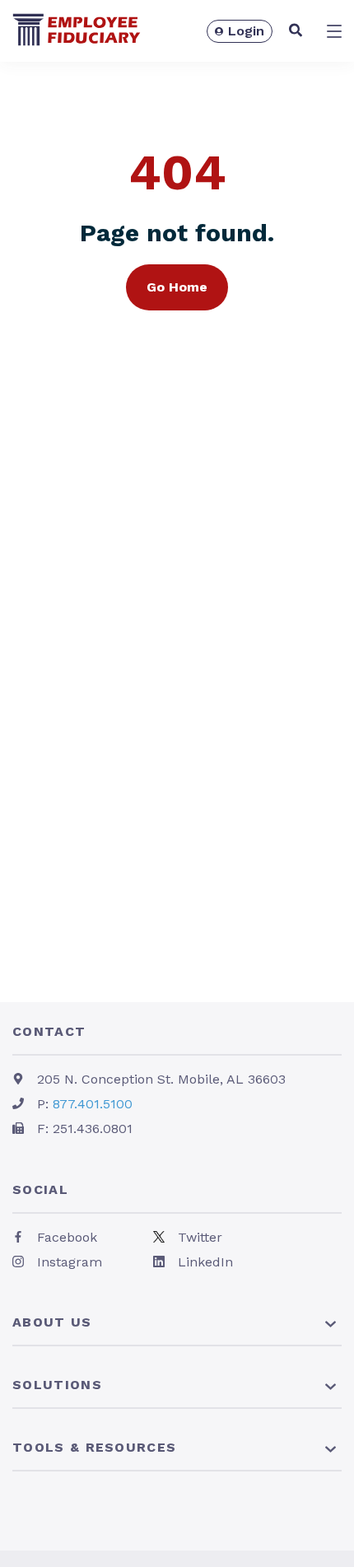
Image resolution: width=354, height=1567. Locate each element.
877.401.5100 (93, 1104)
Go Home (177, 287)
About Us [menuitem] (52, 1322)
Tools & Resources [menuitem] (94, 1447)
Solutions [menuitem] (57, 1384)
